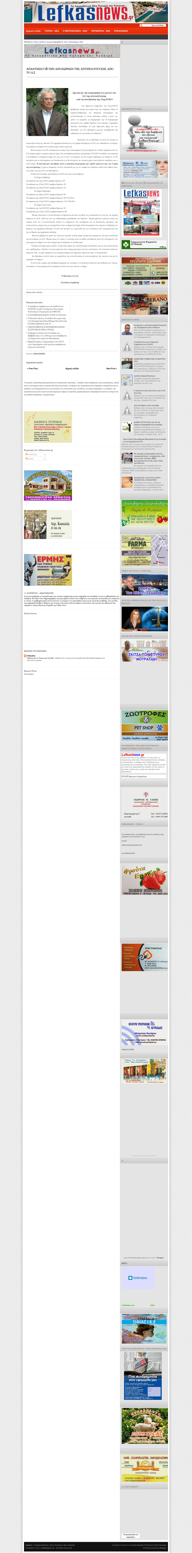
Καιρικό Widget (138, 1278)
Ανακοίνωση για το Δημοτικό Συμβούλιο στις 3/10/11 (146, 343)
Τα (124, 1534)
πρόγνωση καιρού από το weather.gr (144, 1155)
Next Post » (111, 368)
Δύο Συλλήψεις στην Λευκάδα (146, 405)
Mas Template (69, 1545)
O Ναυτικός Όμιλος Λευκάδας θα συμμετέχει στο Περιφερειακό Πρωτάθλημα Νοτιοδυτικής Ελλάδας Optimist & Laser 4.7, (47, 321)
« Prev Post (32, 368)
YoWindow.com (128, 1305)
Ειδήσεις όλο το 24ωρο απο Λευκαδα (40, 658)
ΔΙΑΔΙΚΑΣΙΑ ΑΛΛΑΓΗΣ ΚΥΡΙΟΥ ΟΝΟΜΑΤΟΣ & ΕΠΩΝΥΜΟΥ (147, 479)
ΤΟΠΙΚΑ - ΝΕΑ (52, 31)
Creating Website (41, 1545)
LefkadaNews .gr (47, 1548)
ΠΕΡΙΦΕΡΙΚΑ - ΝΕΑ (100, 31)
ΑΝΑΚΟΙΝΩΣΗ (39, 354)
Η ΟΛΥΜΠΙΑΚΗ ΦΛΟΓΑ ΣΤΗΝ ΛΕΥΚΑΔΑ (47, 315)
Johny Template (55, 1545)
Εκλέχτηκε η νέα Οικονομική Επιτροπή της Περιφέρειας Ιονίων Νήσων (150, 326)
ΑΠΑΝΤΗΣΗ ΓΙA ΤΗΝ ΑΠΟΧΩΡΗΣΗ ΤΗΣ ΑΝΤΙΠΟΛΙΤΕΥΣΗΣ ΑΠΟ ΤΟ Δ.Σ (69, 70)
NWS (152, 1305)
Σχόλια (30, 459)
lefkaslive (31, 656)
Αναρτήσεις (32, 454)
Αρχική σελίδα (33, 31)
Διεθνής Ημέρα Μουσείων (144, 376)
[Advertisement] (144, 683)
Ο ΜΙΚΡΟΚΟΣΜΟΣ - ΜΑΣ (75, 31)
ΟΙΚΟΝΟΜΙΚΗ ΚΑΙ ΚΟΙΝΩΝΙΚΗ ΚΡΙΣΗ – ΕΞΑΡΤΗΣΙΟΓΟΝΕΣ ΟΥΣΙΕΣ (47, 328)
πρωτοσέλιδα (130, 1534)
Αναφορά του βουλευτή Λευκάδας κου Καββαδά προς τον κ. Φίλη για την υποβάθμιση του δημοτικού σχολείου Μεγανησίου (47, 336)
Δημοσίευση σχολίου (34, 363)
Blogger (160, 1258)
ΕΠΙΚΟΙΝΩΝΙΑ (121, 31)
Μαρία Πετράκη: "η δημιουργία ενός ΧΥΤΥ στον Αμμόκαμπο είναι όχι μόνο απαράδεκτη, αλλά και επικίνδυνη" (47, 344)
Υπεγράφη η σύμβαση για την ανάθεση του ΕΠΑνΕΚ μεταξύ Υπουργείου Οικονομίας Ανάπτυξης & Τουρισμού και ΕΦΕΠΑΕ (46, 309)
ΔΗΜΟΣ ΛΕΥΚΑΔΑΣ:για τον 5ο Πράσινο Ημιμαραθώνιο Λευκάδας (148, 423)
